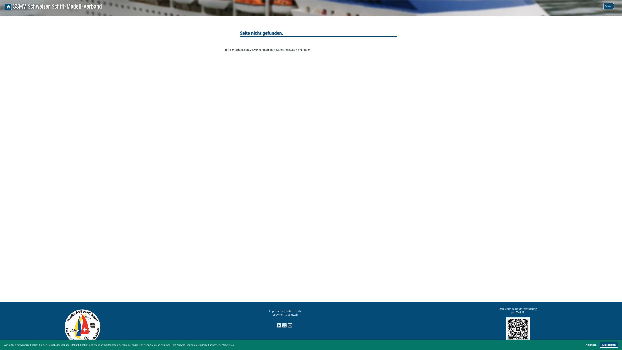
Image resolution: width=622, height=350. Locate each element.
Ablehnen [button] (591, 344)
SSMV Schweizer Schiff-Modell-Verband (57, 6)
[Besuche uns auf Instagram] (284, 326)
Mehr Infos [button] (228, 344)
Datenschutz (293, 311)
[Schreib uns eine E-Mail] (290, 326)
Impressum (276, 311)
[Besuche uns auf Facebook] (279, 326)
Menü (608, 6)
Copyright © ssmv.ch (285, 314)
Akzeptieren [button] (609, 344)
